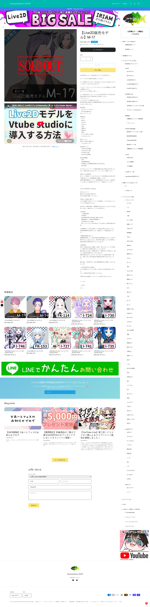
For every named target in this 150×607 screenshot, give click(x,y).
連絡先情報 (71, 601)
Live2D (127, 68)
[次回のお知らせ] (139, 9)
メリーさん (130, 385)
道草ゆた (129, 245)
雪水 (128, 266)
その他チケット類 (129, 171)
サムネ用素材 (130, 161)
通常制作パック (129, 49)
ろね (128, 296)
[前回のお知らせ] (10, 9)
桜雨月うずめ (130, 309)
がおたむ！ (130, 321)
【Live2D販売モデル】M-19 (11, 320)
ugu (128, 462)
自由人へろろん (131, 419)
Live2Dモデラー (129, 429)
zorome (129, 479)
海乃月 (128, 423)
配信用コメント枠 (131, 144)
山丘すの (129, 432)
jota (128, 381)
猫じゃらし (130, 283)
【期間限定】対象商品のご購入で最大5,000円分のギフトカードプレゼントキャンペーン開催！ (59, 435)
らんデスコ (130, 402)
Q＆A (124, 504)
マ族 (128, 215)
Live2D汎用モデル (131, 80)
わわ (128, 287)
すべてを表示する (60, 460)
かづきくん (130, 436)
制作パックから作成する (129, 41)
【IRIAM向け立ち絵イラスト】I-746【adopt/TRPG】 (14, 351)
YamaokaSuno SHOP (19, 601)
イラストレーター (129, 200)
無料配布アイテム (127, 55)
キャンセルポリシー (94, 601)
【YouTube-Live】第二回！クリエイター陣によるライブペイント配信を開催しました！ (97, 435)
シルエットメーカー (130, 517)
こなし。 (129, 364)
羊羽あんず (130, 376)
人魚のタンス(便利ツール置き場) (131, 509)
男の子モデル (130, 75)
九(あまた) (129, 313)
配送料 (84, 44)
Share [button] (84, 281)
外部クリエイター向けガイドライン (109, 601)
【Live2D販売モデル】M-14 (34, 320)
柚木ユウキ (130, 347)
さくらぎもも (130, 440)
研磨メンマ (130, 355)
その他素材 (130, 166)
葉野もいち (130, 279)
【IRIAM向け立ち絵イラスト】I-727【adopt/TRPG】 (58, 351)
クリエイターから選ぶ (128, 196)
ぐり (128, 207)
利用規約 (57, 601)
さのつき (129, 338)
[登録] (74, 392)
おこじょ (129, 262)
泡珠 (128, 334)
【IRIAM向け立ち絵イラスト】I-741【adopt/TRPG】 (80, 351)
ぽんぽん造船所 (131, 368)
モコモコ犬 (130, 249)
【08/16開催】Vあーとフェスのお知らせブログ (22, 433)
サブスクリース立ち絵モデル (134, 110)
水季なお (129, 351)
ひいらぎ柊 (130, 220)
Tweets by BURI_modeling (126, 559)
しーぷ (128, 492)
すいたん (129, 326)
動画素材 (127, 115)
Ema (128, 372)
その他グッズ (128, 190)
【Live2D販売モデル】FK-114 (57, 320)
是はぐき (129, 292)
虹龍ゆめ (129, 453)
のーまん (129, 203)
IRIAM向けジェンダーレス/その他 (135, 105)
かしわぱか (130, 474)
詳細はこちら (55, 146)
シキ (128, 466)
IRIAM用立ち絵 (129, 94)
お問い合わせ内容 (31, 474)
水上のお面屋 (130, 330)
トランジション (131, 123)
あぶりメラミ (130, 487)
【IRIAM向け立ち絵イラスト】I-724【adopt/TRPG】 (81, 321)
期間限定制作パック (130, 44)
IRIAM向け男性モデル (132, 101)
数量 (81, 55)
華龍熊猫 (129, 232)
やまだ (128, 237)
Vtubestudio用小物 (131, 140)
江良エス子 (130, 228)
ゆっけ (128, 300)
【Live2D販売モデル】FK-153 (35, 351)
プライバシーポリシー (48, 601)
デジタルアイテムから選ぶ (130, 60)
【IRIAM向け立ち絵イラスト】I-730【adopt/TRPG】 (103, 321)
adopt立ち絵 (130, 157)
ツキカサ (129, 445)
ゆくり (128, 304)
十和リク (129, 406)
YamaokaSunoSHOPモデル (132, 176)
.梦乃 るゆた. (130, 241)
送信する (34, 505)
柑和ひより (130, 254)
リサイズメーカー (129, 526)
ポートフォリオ (127, 499)
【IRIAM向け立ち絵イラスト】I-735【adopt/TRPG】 (103, 351)
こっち (128, 457)
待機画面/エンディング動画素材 (135, 118)
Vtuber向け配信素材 (130, 128)
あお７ (128, 359)
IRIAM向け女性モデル (132, 97)
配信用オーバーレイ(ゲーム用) (134, 131)
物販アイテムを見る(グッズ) (130, 182)
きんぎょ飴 (130, 271)
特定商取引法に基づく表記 (82, 601)
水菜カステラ (130, 415)
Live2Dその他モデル (132, 88)
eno (128, 389)
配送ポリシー (64, 601)
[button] (131, 4)
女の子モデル (130, 71)
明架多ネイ (130, 343)
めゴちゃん (130, 393)
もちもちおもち (131, 470)
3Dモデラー (128, 484)
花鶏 (128, 398)
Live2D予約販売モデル (132, 84)
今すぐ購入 (97, 70)
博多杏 (128, 211)
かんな (128, 258)
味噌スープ (130, 224)
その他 (127, 154)
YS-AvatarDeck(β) (129, 512)
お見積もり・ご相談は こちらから (135, 33)
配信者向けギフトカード (131, 63)
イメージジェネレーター (131, 521)
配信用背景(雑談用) (132, 136)
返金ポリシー (39, 601)
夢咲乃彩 (129, 449)
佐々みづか (130, 317)
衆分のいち (130, 275)
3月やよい (129, 410)
